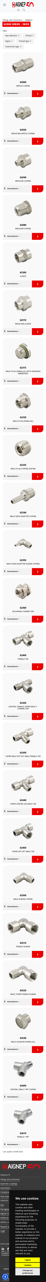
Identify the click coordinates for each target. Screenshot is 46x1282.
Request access (6, 1226)
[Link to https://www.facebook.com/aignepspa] (8, 1249)
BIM (2, 1205)
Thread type (24, 41)
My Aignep (4, 1209)
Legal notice (8, 1274)
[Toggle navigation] (4, 5)
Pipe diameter (11, 35)
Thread (28, 35)
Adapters (28, 20)
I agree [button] (28, 1260)
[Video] (26, 93)
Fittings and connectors (10, 1179)
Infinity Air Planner (7, 1218)
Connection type (12, 46)
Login (2, 1231)
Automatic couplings (8, 1183)
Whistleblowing (8, 1279)
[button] (24, 9)
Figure (8, 41)
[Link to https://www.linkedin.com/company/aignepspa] (3, 1249)
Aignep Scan (5, 1213)
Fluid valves (5, 1196)
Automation (5, 1188)
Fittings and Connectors (12, 20)
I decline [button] (27, 1265)
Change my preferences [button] (27, 1271)
